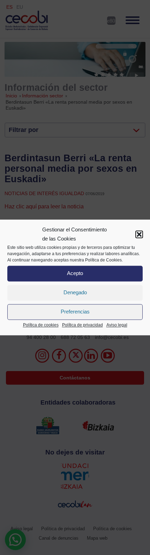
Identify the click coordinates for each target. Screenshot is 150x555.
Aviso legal (116, 325)
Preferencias (75, 312)
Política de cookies (41, 325)
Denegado (75, 293)
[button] (139, 234)
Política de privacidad (82, 325)
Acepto (75, 273)
